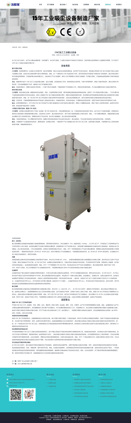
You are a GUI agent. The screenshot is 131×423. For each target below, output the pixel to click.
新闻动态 (108, 4)
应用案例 (86, 4)
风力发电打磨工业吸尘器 (81, 396)
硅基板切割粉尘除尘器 (106, 379)
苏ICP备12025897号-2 (85, 417)
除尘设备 (75, 4)
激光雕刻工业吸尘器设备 (107, 393)
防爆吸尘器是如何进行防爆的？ (83, 383)
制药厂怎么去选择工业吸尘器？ (28, 361)
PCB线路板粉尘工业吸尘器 (107, 389)
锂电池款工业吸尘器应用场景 (82, 379)
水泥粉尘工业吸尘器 (105, 383)
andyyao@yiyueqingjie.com (17, 382)
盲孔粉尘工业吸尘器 (80, 389)
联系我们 (119, 4)
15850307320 (13, 385)
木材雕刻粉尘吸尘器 (105, 386)
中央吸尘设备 (52, 386)
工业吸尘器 (66, 419)
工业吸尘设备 (52, 379)
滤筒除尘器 (81, 419)
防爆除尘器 (74, 419)
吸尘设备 (63, 4)
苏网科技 (70, 417)
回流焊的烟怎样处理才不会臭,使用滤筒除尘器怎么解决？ (90, 386)
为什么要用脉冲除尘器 (25, 363)
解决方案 (97, 4)
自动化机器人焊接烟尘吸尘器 (108, 396)
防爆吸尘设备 (52, 383)
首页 (40, 4)
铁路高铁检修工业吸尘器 (81, 393)
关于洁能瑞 (50, 4)
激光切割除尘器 (57, 419)
